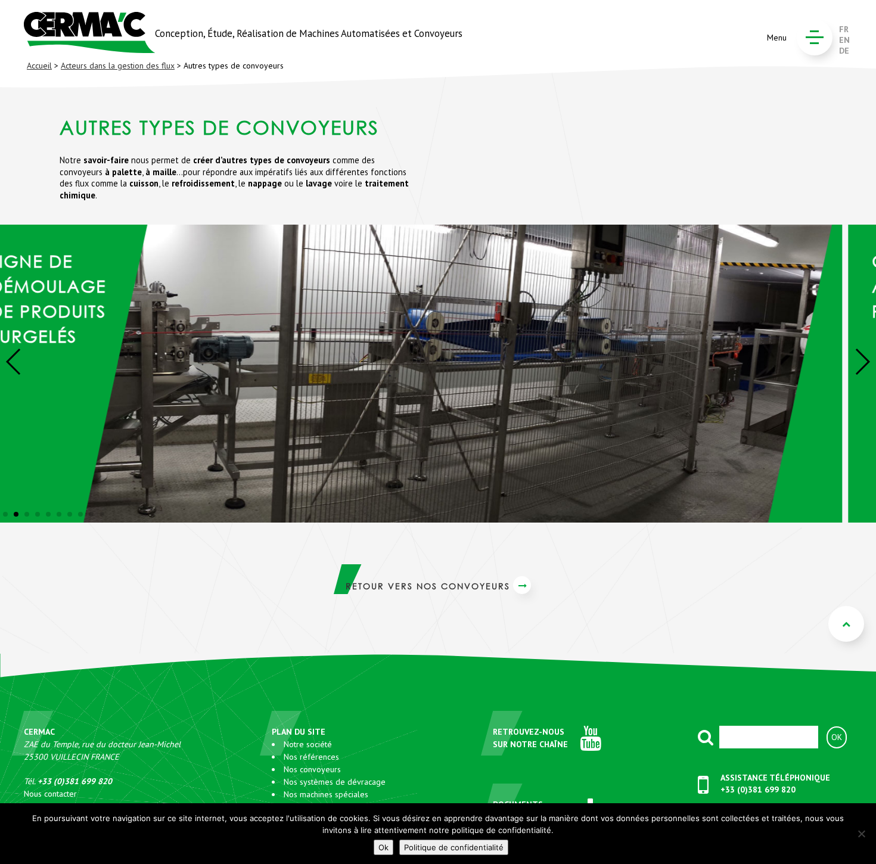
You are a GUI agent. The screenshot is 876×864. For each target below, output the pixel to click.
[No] (861, 834)
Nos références (311, 756)
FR (844, 29)
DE (844, 50)
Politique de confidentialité (454, 847)
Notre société (308, 744)
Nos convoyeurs (312, 769)
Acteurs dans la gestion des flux (118, 65)
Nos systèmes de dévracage (335, 781)
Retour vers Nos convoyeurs (428, 586)
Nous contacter (50, 793)
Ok (383, 847)
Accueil (39, 65)
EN (844, 40)
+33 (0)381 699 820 (758, 789)
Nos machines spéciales (326, 794)
